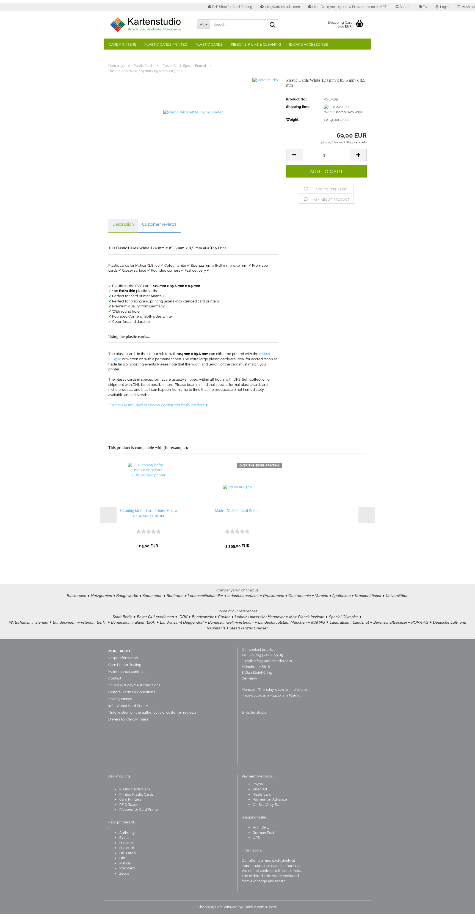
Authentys (127, 833)
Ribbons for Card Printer (139, 809)
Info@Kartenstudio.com (282, 7)
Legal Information (123, 658)
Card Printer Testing (124, 665)
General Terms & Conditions (131, 692)
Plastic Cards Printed (165, 44)
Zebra (124, 873)
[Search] (272, 24)
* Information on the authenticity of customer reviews (152, 712)
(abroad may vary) (349, 112)
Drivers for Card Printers (128, 719)
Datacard (126, 848)
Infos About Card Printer (128, 706)
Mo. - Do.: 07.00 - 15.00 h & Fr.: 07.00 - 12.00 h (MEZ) (349, 7)
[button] (423, 7)
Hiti (122, 858)
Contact (114, 678)
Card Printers (122, 44)
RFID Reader (129, 805)
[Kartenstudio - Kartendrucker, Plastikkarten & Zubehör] (148, 25)
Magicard (127, 868)
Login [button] (443, 7)
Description (123, 224)
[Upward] (460, 908)
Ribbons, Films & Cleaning (256, 44)
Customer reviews (159, 224)
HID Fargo (127, 853)
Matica (124, 863)
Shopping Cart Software (218, 907)
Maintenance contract (126, 672)
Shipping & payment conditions (134, 685)
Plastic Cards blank (135, 789)
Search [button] (404, 7)
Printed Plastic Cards (136, 794)
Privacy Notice (120, 699)
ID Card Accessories (308, 44)
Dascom (126, 843)
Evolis (124, 838)
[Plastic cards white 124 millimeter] (193, 139)
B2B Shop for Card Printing (231, 7)
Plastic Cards (209, 44)
